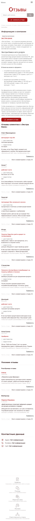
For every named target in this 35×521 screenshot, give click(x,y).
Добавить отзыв (12, 119)
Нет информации (15, 446)
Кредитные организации (23, 25)
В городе (14, 25)
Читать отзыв (5, 159)
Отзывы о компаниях (6, 25)
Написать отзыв (18, 20)
